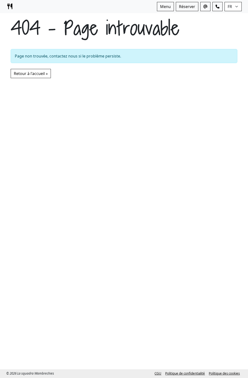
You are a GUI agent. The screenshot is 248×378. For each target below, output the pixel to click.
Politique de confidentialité (185, 373)
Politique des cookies (224, 373)
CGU (158, 373)
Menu (165, 6)
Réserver (187, 6)
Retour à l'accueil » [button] (31, 73)
